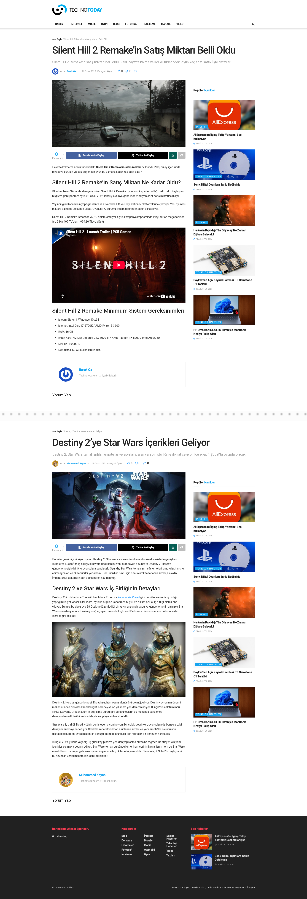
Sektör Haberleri (171, 837)
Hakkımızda (198, 887)
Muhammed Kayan (76, 463)
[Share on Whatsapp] (173, 155)
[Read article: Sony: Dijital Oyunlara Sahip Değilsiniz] (224, 164)
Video (180, 24)
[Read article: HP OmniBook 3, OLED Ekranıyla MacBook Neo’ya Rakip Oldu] (224, 310)
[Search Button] (253, 24)
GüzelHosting (59, 836)
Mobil (91, 24)
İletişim (251, 887)
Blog (116, 24)
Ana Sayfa (57, 39)
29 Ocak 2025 (89, 71)
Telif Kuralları (214, 887)
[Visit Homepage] (77, 9)
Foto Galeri (128, 845)
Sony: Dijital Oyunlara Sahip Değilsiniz (216, 184)
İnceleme (149, 24)
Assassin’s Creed (129, 597)
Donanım (127, 840)
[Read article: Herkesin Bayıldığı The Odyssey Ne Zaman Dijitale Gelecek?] (224, 210)
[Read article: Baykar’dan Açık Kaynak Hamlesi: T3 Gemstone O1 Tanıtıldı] (224, 260)
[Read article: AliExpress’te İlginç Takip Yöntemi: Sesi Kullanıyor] (224, 115)
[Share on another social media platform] (181, 155)
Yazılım (170, 855)
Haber (59, 24)
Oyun (104, 24)
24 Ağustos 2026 (203, 144)
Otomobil (149, 849)
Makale (166, 24)
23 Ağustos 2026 (203, 289)
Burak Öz (71, 71)
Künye (185, 887)
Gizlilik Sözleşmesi (234, 887)
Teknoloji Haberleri (208, 177)
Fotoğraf (131, 24)
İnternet (76, 24)
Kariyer (175, 887)
